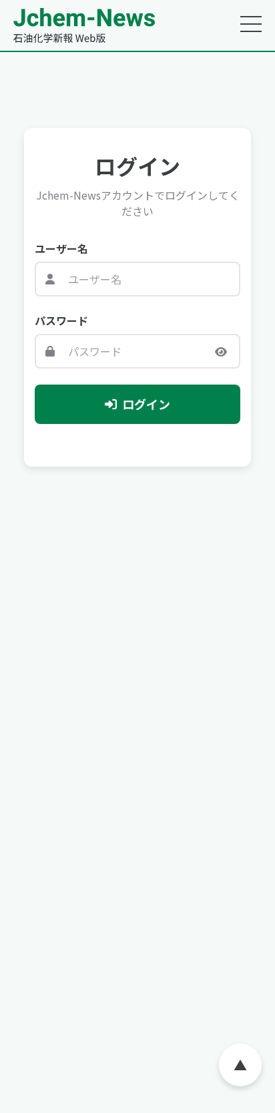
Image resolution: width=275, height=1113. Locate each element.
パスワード (61, 320)
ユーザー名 (61, 248)
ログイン (146, 404)
